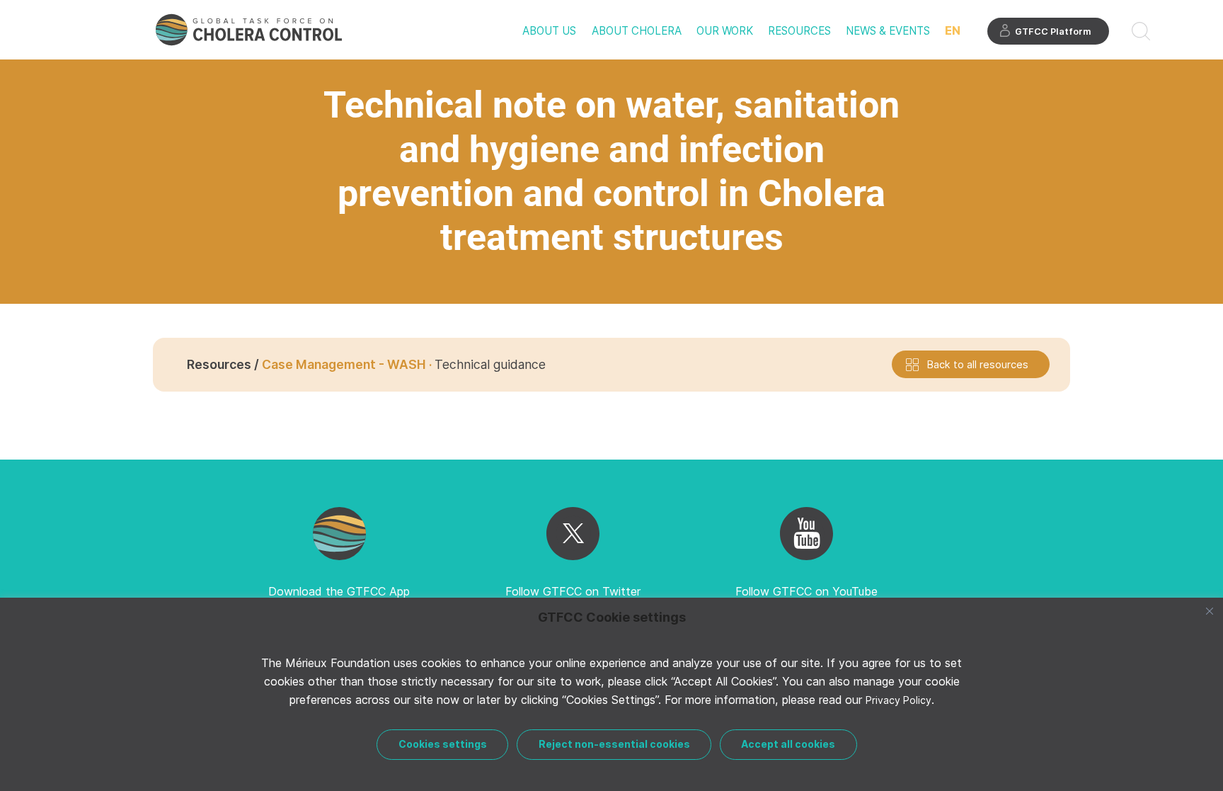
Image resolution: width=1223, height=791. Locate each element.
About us (549, 31)
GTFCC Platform (1053, 31)
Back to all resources (977, 364)
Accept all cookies (788, 744)
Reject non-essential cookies (614, 744)
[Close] (1209, 611)
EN (952, 30)
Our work (724, 31)
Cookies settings (442, 744)
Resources (799, 31)
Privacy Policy (898, 700)
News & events (888, 31)
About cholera (637, 31)
